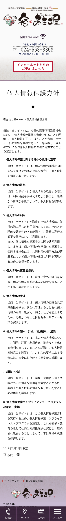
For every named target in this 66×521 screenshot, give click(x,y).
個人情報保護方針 (35, 481)
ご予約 (41, 517)
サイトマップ (12, 481)
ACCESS (25, 517)
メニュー (57, 517)
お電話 (8, 517)
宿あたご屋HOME (13, 119)
